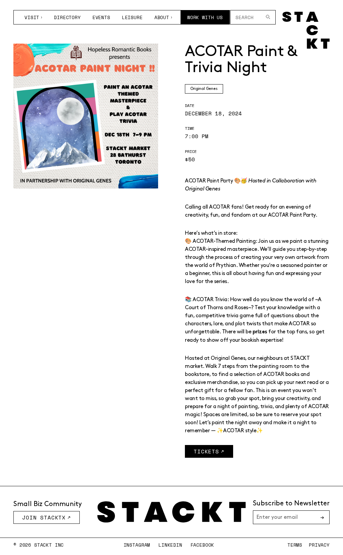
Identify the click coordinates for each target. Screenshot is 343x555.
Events (101, 17)
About (161, 17)
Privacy (319, 544)
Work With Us (205, 17)
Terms (294, 544)
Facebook (202, 544)
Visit (31, 17)
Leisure (132, 17)
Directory (67, 17)
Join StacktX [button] (44, 517)
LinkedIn (170, 544)
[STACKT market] (171, 511)
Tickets (206, 451)
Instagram (137, 544)
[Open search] (268, 17)
